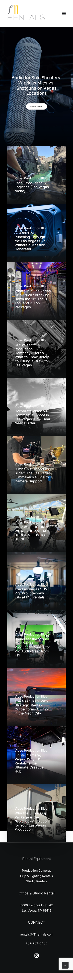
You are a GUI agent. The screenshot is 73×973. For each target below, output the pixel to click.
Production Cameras (36, 870)
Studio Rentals (36, 881)
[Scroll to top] (65, 965)
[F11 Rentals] (26, 13)
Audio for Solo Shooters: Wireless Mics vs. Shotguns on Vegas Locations (36, 85)
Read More (37, 106)
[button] (63, 13)
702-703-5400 (36, 943)
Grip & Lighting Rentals (36, 876)
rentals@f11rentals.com (36, 934)
